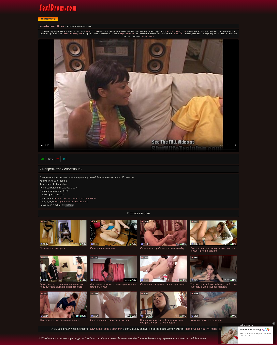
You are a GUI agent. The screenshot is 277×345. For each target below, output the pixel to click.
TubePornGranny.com (72, 34)
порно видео (148, 36)
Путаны (69, 205)
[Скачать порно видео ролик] (64, 159)
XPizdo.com (91, 31)
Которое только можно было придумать (75, 198)
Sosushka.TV (201, 328)
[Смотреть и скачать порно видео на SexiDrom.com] (57, 7)
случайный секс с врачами (106, 328)
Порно (189, 328)
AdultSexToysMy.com (176, 31)
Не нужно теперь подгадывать (71, 201)
